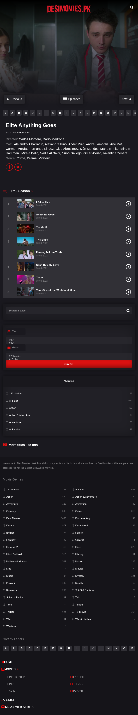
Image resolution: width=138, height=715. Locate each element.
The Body (42, 239)
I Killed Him (43, 202)
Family (79, 532)
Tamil (9, 604)
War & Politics (83, 619)
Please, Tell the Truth (49, 252)
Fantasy (10, 539)
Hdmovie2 (12, 547)
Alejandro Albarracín (28, 144)
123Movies (15, 393)
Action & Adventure (20, 415)
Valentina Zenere (115, 153)
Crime (21, 158)
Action (12, 407)
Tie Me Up (42, 227)
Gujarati (79, 539)
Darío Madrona (53, 139)
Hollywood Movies (16, 561)
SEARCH (69, 364)
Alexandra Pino (56, 144)
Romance (11, 590)
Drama (32, 158)
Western (11, 626)
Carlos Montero (30, 139)
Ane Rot (116, 144)
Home (8, 662)
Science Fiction (15, 597)
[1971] (69, 343)
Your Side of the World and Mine (56, 290)
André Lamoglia (97, 144)
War (8, 619)
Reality (79, 583)
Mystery (44, 158)
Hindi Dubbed (14, 554)
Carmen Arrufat (17, 149)
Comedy (11, 511)
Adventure (15, 422)
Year (14, 331)
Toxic (39, 277)
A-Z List (13, 400)
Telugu (79, 604)
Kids (8, 568)
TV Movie (80, 611)
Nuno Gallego (72, 153)
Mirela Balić (29, 153)
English (10, 532)
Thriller (10, 611)
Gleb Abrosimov (67, 149)
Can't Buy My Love (47, 264)
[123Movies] (69, 356)
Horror (79, 561)
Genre (15, 347)
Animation (14, 429)
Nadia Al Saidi (50, 153)
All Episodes (23, 132)
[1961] (69, 340)
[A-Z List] (69, 359)
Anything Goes (45, 214)
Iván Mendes (89, 149)
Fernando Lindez (41, 149)
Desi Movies (13, 518)
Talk (77, 597)
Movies (79, 568)
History (79, 554)
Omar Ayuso (92, 153)
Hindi (78, 547)
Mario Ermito (109, 149)
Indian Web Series (19, 707)
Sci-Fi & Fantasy (84, 590)
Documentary (83, 518)
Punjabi (10, 583)
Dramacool (81, 525)
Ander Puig (76, 144)
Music (9, 575)
